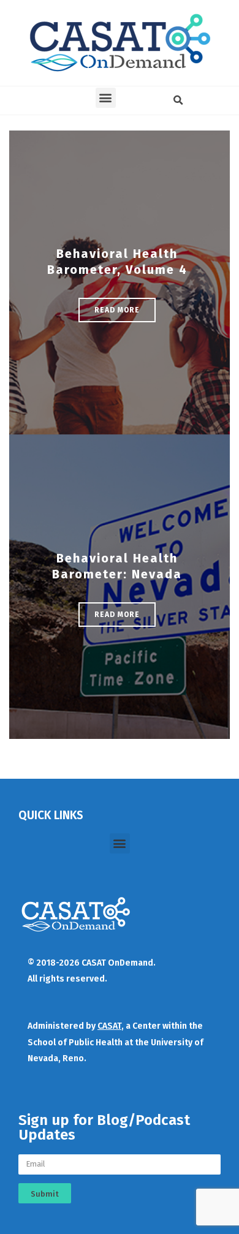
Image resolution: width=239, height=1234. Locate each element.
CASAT (109, 1026)
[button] (106, 98)
